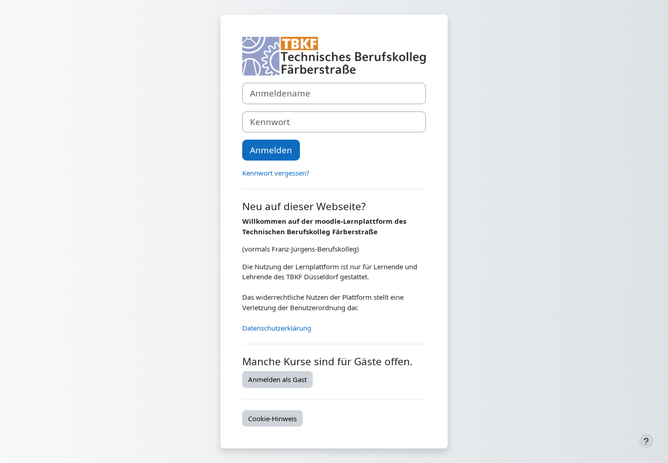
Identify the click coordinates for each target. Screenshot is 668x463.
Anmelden (271, 150)
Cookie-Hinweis (272, 418)
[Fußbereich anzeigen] (646, 441)
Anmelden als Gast (277, 379)
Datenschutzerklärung (276, 327)
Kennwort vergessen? (275, 172)
